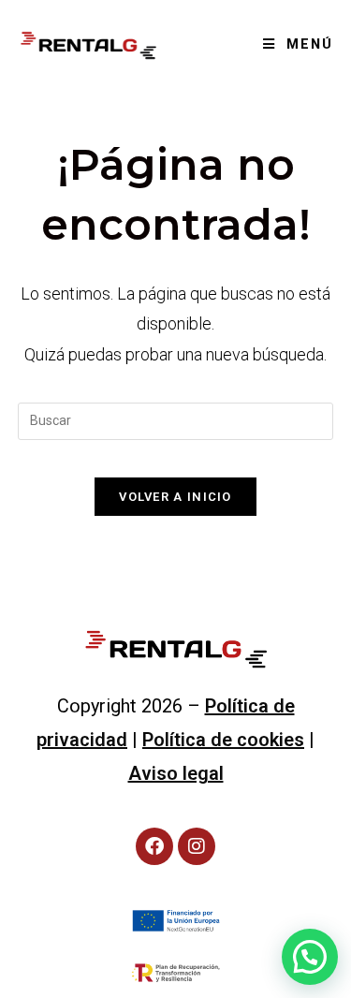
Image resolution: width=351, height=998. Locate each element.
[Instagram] (196, 846)
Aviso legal (176, 773)
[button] (310, 957)
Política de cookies (223, 739)
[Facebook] (154, 846)
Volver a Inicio (175, 497)
